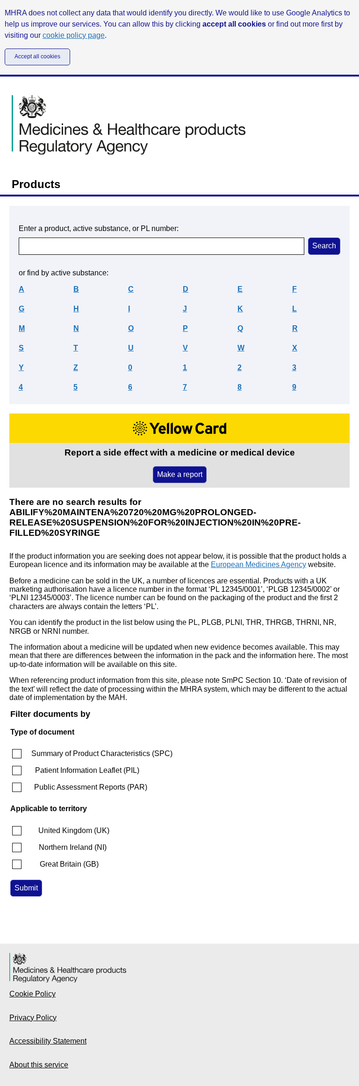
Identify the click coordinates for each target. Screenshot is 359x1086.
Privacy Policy (33, 1018)
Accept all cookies (37, 56)
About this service (38, 1065)
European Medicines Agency (258, 564)
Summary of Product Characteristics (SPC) (101, 753)
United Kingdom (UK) (73, 830)
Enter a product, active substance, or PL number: (99, 228)
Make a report (179, 474)
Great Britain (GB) (69, 864)
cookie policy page (74, 35)
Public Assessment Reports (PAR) (90, 787)
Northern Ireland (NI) (73, 847)
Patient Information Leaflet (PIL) (87, 770)
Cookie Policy (32, 994)
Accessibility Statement (47, 1041)
